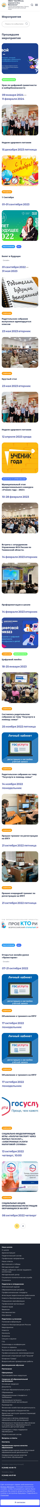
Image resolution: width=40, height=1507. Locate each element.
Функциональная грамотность (14, 1350)
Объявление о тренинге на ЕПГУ (19, 1016)
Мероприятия (7, 1327)
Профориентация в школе (16, 604)
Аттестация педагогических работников (18, 1295)
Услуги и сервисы (9, 1347)
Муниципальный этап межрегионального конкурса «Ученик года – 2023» (17, 487)
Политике (4, 1495)
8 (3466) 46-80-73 (9, 1468)
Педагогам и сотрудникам (13, 1284)
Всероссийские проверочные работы (17, 1361)
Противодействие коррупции (14, 1375)
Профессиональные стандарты (14, 1292)
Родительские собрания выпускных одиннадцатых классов (16, 321)
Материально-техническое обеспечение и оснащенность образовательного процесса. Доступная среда (18, 1425)
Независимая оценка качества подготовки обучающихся (14, 1456)
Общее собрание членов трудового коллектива (16, 1271)
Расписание (7, 1369)
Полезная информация (11, 1322)
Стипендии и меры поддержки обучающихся (14, 1431)
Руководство (7, 1405)
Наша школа (7, 1247)
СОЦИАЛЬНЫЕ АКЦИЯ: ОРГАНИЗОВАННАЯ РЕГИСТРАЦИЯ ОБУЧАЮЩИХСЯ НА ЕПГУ (19, 1206)
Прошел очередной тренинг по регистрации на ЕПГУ (18, 894)
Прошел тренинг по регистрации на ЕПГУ (20, 837)
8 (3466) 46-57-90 (9, 1475)
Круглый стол (9, 379)
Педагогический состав (11, 1256)
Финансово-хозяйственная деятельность (18, 1408)
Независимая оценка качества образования (14, 1447)
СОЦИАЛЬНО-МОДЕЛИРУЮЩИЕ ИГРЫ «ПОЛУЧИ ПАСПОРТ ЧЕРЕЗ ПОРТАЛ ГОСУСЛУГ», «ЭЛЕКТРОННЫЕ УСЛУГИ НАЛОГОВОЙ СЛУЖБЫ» (19, 1139)
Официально (7, 1373)
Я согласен (20, 1502)
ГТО (3, 1342)
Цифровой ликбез (12, 659)
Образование (7, 1392)
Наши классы (7, 1261)
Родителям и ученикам (11, 1319)
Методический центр (10, 1275)
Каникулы (6, 1333)
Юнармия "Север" (9, 1359)
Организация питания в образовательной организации (15, 1401)
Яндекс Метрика (7, 1487)
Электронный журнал (11, 1287)
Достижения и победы (11, 1264)
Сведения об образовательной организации (15, 1380)
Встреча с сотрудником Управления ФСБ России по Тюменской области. (16, 547)
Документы (6, 1387)
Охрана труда (7, 1307)
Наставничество (8, 1312)
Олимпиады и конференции (13, 1344)
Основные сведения (10, 1384)
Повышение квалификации (13, 1301)
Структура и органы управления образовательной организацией (15, 1419)
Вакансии (6, 1309)
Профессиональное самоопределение (18, 1353)
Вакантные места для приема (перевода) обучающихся (18, 1414)
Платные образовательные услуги (16, 1390)
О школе (5, 1250)
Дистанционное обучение (13, 1365)
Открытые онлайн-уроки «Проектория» (15, 956)
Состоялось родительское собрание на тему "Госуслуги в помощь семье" (18, 717)
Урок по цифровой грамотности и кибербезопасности (19, 86)
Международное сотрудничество (15, 1411)
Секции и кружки (9, 1339)
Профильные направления (13, 1258)
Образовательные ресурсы (13, 1290)
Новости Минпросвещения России (16, 1298)
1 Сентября (8, 197)
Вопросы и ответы (9, 1438)
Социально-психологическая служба (17, 1277)
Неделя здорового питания (16, 142)
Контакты (6, 1442)
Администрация (8, 1253)
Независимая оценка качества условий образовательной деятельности (18, 1451)
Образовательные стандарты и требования (14, 1396)
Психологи (6, 1280)
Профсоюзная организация (13, 1304)
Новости (5, 1330)
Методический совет (10, 1267)
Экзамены (6, 1336)
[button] (32, 5)
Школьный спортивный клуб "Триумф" (17, 1356)
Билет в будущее (11, 256)
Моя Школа (6, 1315)
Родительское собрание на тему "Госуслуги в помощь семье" (19, 775)
